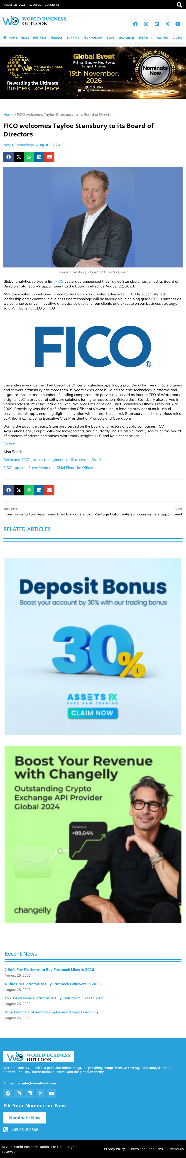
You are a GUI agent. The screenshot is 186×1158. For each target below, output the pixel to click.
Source (9, 443)
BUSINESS (39, 38)
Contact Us (52, 4)
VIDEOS (178, 38)
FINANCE (56, 38)
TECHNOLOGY (93, 38)
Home (8, 114)
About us (35, 4)
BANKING (73, 38)
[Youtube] (178, 24)
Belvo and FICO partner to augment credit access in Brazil (52, 459)
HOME (13, 38)
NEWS (25, 38)
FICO (59, 281)
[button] (8, 157)
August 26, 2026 (14, 4)
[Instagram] (146, 24)
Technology (24, 145)
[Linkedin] (156, 24)
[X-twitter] (167, 24)
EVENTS (143, 38)
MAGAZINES (126, 38)
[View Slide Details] (93, 646)
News (8, 145)
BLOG (110, 38)
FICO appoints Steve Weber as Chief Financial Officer (48, 467)
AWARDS (163, 38)
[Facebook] (135, 24)
